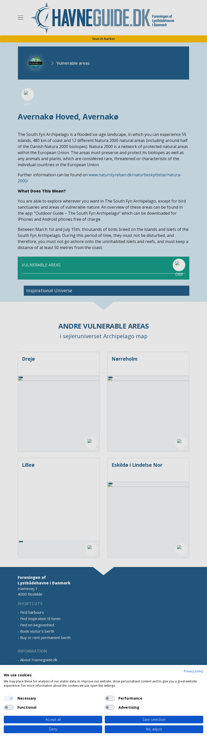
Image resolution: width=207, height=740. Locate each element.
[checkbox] (9, 698)
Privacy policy (193, 671)
